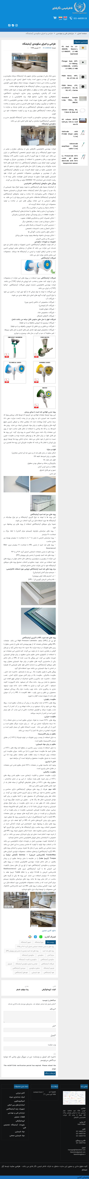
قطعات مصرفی (19, 1116)
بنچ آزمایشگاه (39, 942)
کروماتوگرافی (20, 1120)
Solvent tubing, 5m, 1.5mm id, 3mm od (70, 111)
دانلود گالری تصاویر (49, 930)
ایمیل (53, 1035)
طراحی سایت (15, 1166)
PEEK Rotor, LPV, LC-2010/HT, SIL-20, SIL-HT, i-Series (70, 88)
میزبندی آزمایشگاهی (19, 968)
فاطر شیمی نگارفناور (44, 8)
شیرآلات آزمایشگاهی (47, 964)
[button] (83, 1177)
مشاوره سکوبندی (34, 968)
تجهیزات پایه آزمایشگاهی (15, 1109)
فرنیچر (10, 964)
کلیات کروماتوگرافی (49, 989)
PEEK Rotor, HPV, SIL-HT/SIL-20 (70, 77)
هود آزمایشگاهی (49, 972)
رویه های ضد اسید (48, 951)
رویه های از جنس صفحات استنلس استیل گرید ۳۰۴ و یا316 (35, 946)
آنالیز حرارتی (20, 1093)
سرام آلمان (50, 955)
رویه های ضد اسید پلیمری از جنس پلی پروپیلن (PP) (22, 951)
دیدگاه (53, 1009)
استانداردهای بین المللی (16, 1105)
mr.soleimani (47, 48)
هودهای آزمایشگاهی (21, 972)
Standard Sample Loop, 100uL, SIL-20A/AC (70, 100)
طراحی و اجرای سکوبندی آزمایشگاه (26, 964)
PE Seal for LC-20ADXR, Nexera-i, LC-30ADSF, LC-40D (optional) (70, 50)
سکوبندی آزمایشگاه (28, 955)
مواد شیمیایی (20, 1131)
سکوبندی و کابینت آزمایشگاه (28, 959)
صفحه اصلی (82, 33)
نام (54, 1026)
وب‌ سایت (52, 1044)
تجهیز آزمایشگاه (26, 942)
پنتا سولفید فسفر (22, 989)
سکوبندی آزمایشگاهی (47, 959)
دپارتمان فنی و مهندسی (65, 33)
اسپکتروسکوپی (19, 1101)
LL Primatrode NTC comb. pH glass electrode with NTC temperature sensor (70, 160)
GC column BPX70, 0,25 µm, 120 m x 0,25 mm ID (70, 122)
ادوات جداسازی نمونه (17, 1097)
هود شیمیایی (36, 972)
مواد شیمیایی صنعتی (17, 1135)
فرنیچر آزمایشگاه (49, 968)
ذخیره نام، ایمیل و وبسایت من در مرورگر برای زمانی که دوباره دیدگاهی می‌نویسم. (30, 1058)
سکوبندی (40, 955)
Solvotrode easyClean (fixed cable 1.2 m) (70, 146)
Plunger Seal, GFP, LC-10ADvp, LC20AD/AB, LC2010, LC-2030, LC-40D (70, 65)
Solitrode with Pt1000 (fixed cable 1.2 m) (70, 134)
